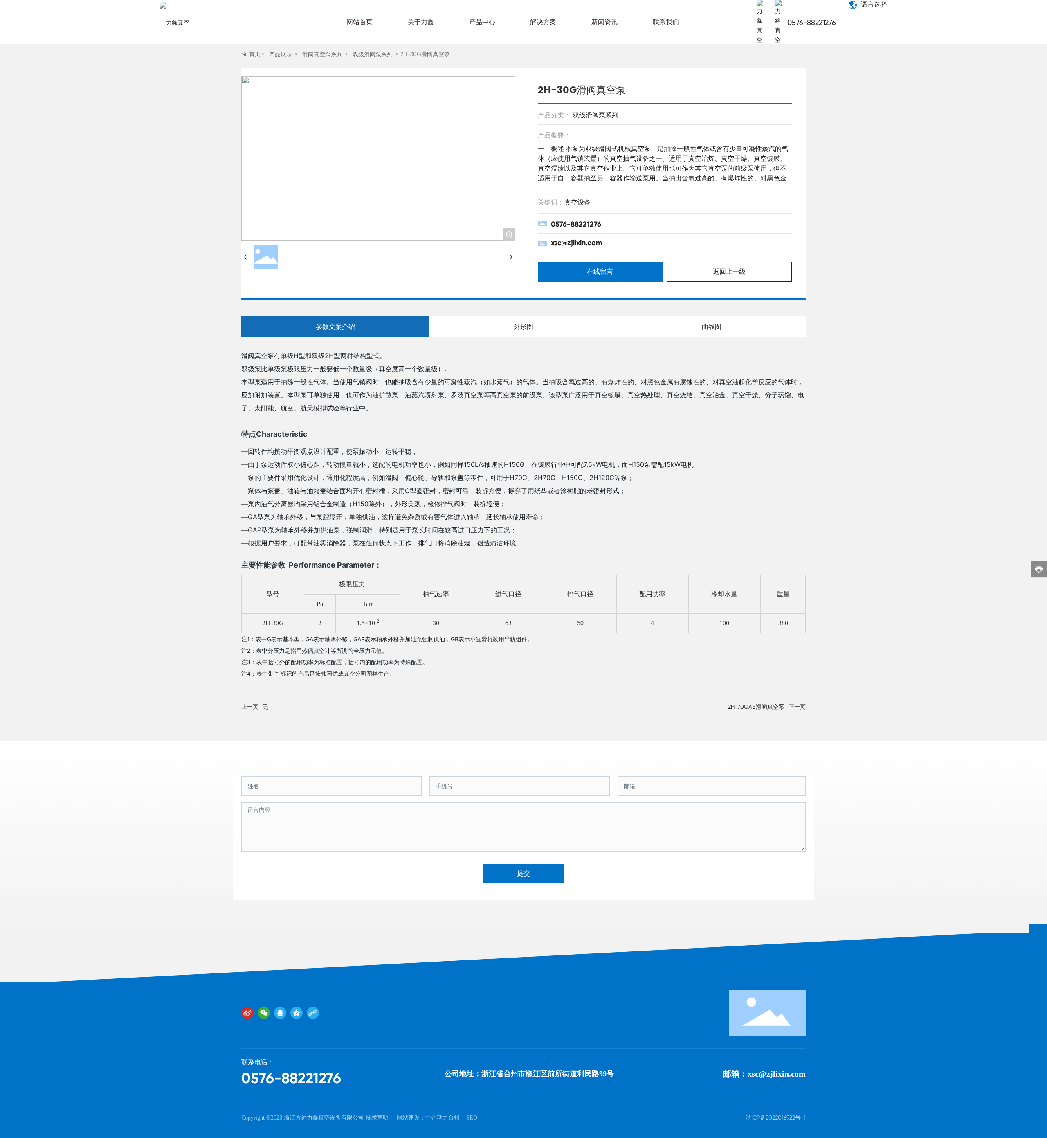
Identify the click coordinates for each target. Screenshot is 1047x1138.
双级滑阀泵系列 (373, 54)
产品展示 (280, 54)
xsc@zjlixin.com (576, 242)
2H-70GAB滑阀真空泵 (756, 706)
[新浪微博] (247, 1013)
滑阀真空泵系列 (322, 54)
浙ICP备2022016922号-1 (776, 1117)
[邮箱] (1038, 933)
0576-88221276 (811, 22)
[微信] (264, 1013)
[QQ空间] (296, 1013)
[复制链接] (313, 1013)
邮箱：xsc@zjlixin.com (764, 1073)
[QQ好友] (280, 1013)
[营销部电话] (1038, 951)
